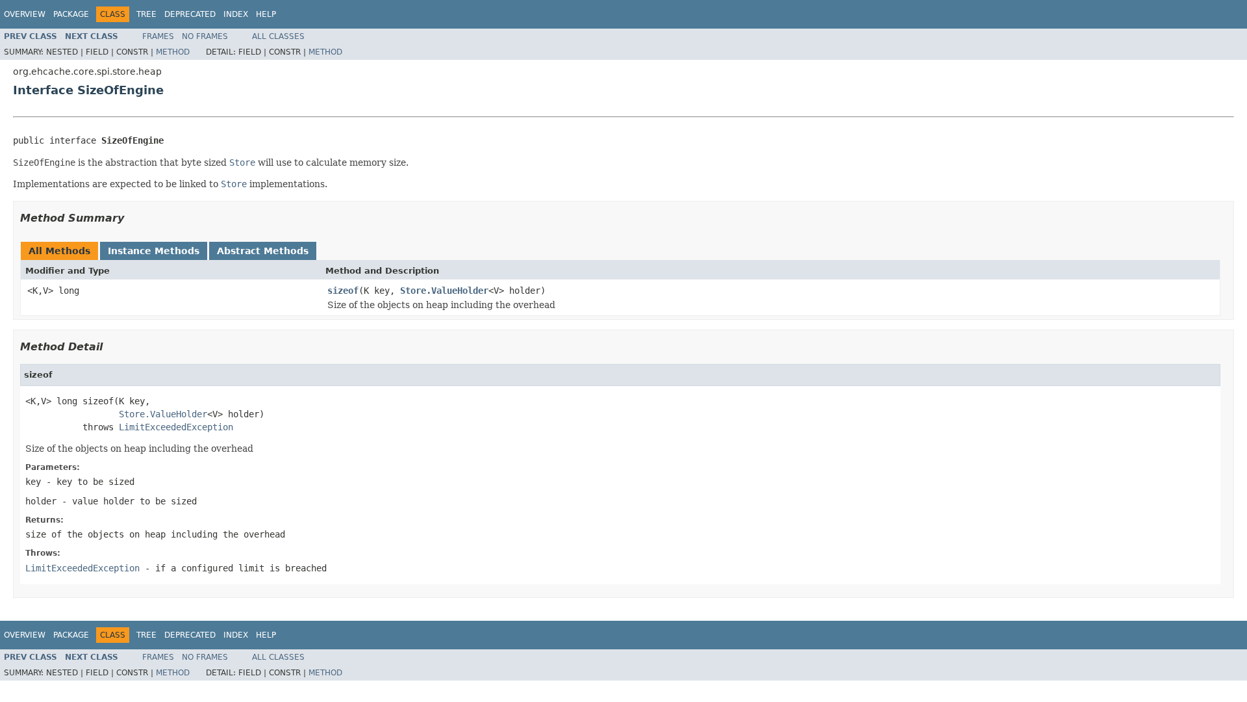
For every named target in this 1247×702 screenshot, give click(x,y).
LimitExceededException (176, 427)
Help (266, 14)
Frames (158, 36)
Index (235, 14)
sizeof (343, 290)
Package (71, 14)
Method (173, 52)
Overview (24, 14)
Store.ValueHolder (444, 290)
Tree (146, 14)
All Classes (278, 36)
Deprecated (190, 14)
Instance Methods (153, 251)
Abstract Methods (263, 251)
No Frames (205, 36)
